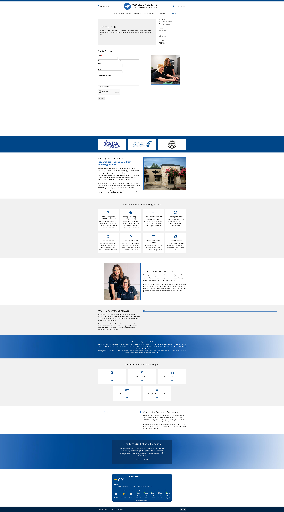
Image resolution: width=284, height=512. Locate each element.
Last (120, 60)
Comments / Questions (104, 75)
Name (100, 55)
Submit (101, 98)
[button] (112, 381)
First (99, 60)
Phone (100, 69)
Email (100, 63)
